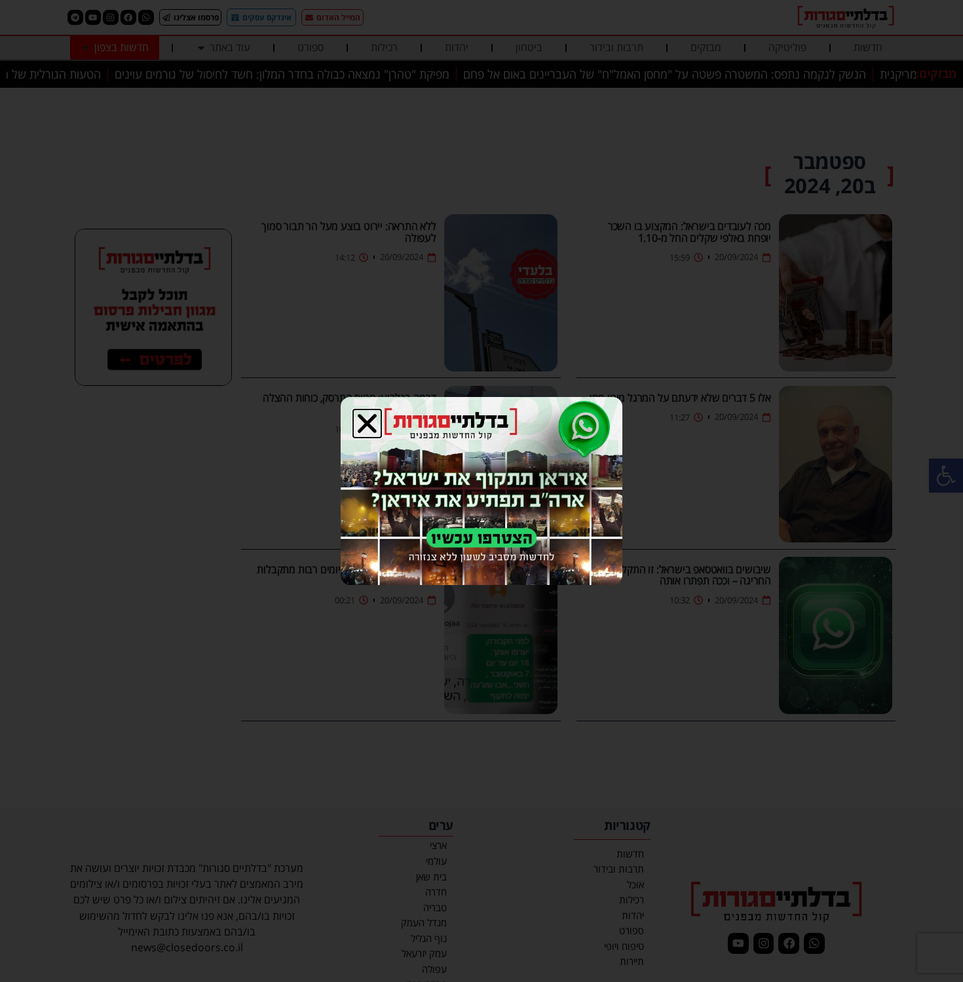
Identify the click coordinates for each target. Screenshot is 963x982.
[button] (367, 423)
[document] (481, 491)
